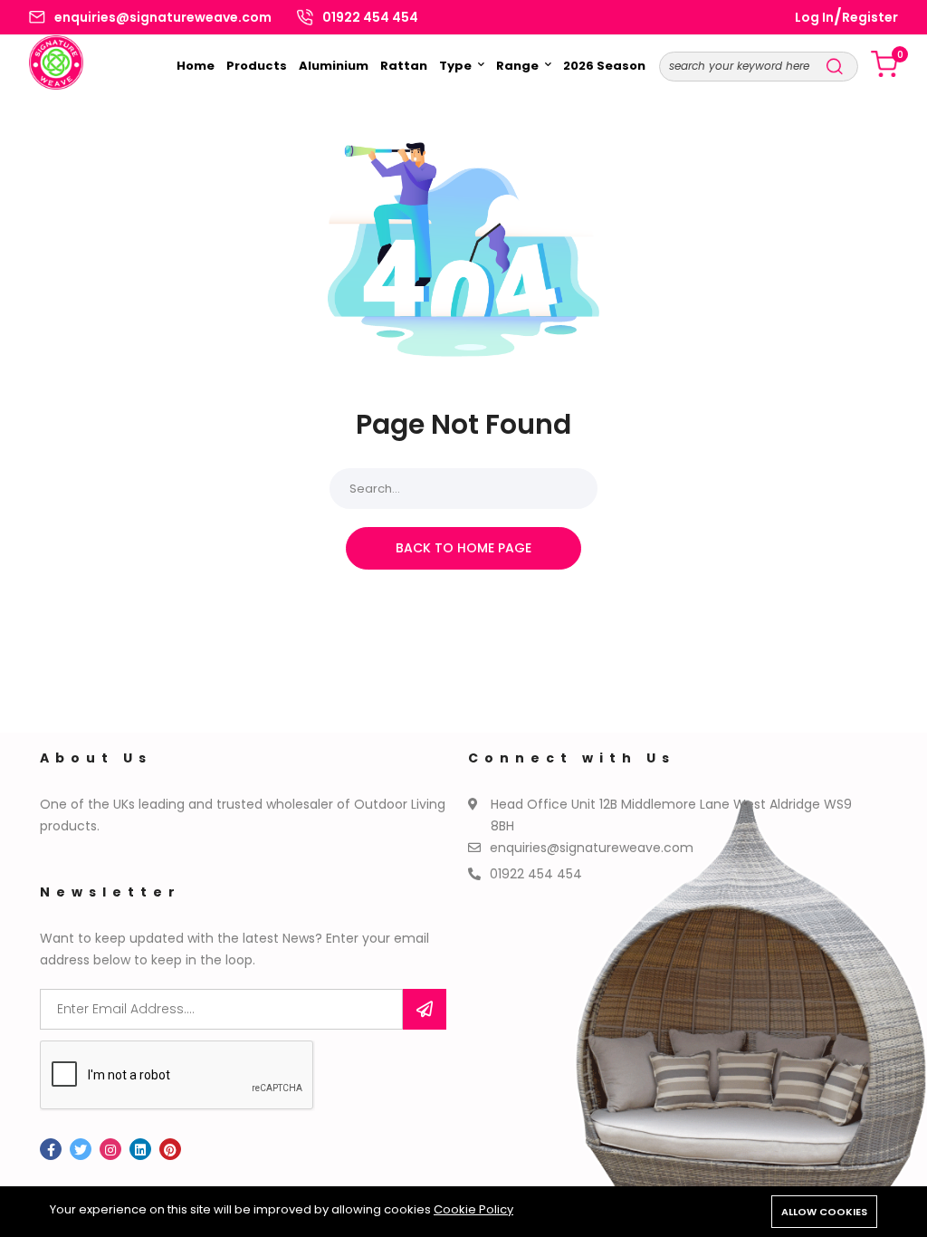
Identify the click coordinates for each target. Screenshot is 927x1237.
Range (518, 65)
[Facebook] (51, 1149)
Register (870, 17)
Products (256, 65)
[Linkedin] (140, 1149)
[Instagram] (110, 1149)
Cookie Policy (473, 1209)
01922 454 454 (370, 17)
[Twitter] (80, 1149)
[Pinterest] (170, 1149)
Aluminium (333, 65)
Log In (814, 17)
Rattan (403, 65)
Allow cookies (824, 1211)
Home (196, 65)
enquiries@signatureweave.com (163, 17)
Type (456, 65)
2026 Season (604, 65)
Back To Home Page (463, 548)
